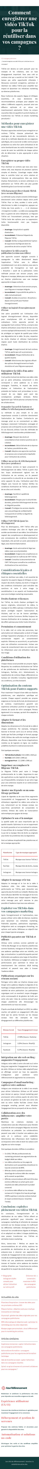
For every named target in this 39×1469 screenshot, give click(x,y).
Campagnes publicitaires (9, 58)
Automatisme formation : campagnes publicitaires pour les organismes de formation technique (18, 1353)
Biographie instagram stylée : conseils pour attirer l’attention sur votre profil (10, 1281)
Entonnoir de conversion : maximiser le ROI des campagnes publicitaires (29, 1281)
